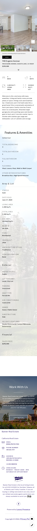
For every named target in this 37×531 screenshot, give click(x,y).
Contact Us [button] (18, 417)
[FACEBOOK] (18, 504)
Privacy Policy (26, 519)
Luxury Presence (23, 509)
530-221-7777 (10, 449)
